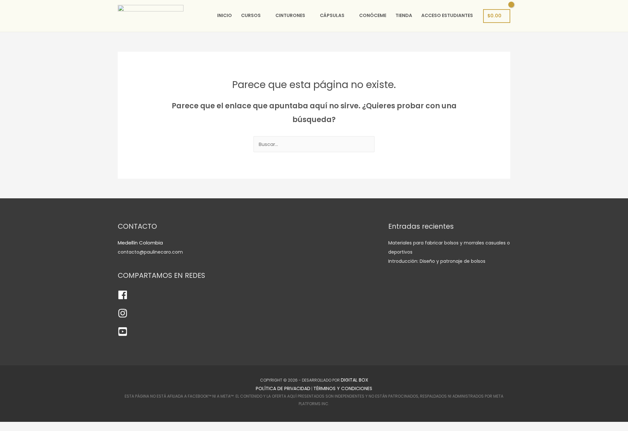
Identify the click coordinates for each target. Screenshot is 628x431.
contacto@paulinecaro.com (150, 252)
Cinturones (290, 15)
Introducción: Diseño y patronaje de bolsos (436, 261)
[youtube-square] (123, 335)
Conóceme (372, 15)
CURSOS (251, 15)
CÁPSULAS (332, 15)
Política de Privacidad (283, 388)
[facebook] (123, 298)
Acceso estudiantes (447, 15)
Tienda (403, 15)
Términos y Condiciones (342, 388)
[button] (2, 426)
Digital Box (354, 380)
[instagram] (123, 316)
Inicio (224, 15)
